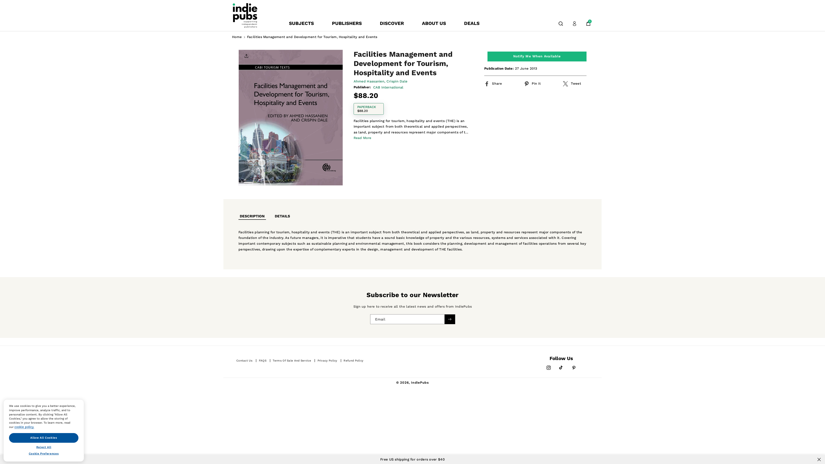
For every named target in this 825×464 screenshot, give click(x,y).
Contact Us (244, 360)
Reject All (43, 447)
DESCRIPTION (252, 216)
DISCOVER (392, 23)
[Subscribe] (450, 319)
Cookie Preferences (44, 453)
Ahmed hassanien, (369, 81)
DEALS (472, 23)
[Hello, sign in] (574, 23)
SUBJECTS (301, 23)
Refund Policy (353, 360)
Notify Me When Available (537, 56)
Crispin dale (397, 81)
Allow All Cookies (43, 437)
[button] (560, 23)
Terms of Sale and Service (292, 360)
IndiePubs (420, 383)
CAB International (388, 87)
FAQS (262, 360)
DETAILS (282, 216)
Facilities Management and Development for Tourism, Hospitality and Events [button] (312, 37)
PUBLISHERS (347, 23)
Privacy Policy (327, 360)
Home (237, 37)
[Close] (819, 459)
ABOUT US (434, 23)
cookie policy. (24, 427)
